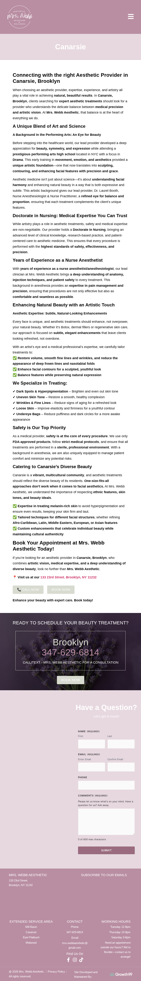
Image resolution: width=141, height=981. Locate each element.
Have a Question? (106, 707)
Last (109, 736)
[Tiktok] (81, 959)
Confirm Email (115, 759)
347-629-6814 (70, 652)
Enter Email (84, 759)
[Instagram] (75, 959)
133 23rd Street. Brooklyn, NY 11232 (68, 577)
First (80, 736)
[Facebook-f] (68, 959)
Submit (106, 850)
